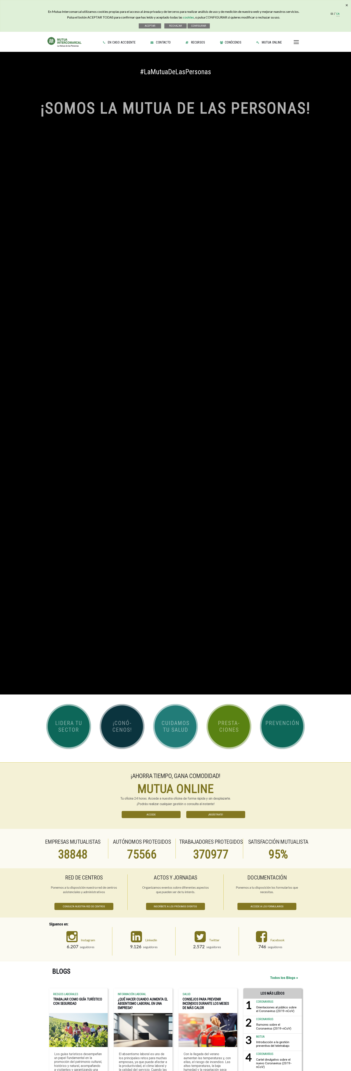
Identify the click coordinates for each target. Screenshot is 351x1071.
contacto (162, 42)
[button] (68, 726)
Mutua (260, 1036)
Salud (187, 994)
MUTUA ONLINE (271, 42)
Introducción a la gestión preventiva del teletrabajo (272, 1044)
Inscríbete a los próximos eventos (175, 906)
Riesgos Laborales (65, 994)
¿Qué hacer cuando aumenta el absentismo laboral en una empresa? (143, 1003)
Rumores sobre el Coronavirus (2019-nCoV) (273, 1026)
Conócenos (232, 42)
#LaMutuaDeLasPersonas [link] (175, 72)
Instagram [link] (88, 940)
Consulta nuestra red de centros (84, 906)
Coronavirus (264, 1002)
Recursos (197, 42)
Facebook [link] (277, 940)
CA (338, 14)
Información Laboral (132, 994)
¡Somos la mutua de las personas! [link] (176, 108)
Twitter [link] (214, 940)
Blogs (61, 971)
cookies (188, 17)
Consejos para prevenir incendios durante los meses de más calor (206, 1003)
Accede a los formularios (267, 906)
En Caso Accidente (120, 42)
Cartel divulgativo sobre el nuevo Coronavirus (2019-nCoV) (274, 1063)
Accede (151, 814)
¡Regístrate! (215, 814)
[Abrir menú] (296, 40)
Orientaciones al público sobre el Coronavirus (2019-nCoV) (276, 1009)
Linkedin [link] (151, 940)
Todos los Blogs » (284, 978)
